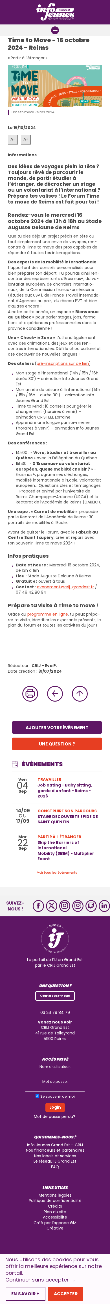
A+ (25, 139)
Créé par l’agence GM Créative (55, 1225)
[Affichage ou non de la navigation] (55, 30)
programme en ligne (47, 614)
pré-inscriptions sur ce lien (63, 363)
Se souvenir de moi (57, 1096)
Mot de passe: (55, 1081)
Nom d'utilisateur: (55, 1066)
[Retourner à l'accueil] (55, 12)
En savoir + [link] (25, 1294)
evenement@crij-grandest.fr (65, 587)
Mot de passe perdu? (54, 1116)
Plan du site (55, 1212)
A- (12, 139)
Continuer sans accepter (40, 1279)
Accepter (66, 1294)
